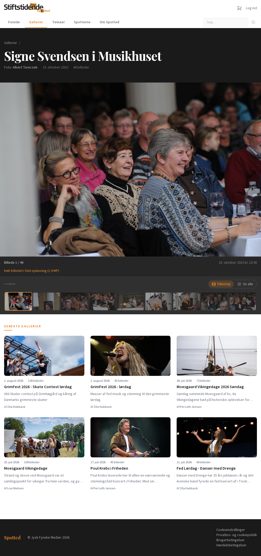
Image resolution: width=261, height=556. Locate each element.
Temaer (58, 22)
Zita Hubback (16, 407)
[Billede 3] (74, 301)
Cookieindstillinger (230, 529)
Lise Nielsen (15, 488)
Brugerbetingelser (230, 540)
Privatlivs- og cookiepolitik (236, 535)
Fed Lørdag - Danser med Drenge (206, 468)
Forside (14, 22)
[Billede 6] (158, 301)
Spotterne (82, 22)
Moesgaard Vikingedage (25, 468)
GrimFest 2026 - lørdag (110, 387)
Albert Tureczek (25, 67)
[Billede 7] (186, 301)
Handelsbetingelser (231, 545)
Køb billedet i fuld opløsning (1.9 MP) (31, 270)
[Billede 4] (102, 301)
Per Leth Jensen (191, 407)
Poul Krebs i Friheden (109, 468)
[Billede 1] (18, 301)
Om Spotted (109, 22)
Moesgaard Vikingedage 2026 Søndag (210, 387)
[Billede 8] (214, 301)
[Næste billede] (251, 169)
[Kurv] (239, 8)
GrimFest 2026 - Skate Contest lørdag (38, 387)
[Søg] (253, 22)
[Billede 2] (46, 301)
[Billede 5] (130, 301)
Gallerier (36, 22)
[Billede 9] (242, 301)
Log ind (251, 8)
